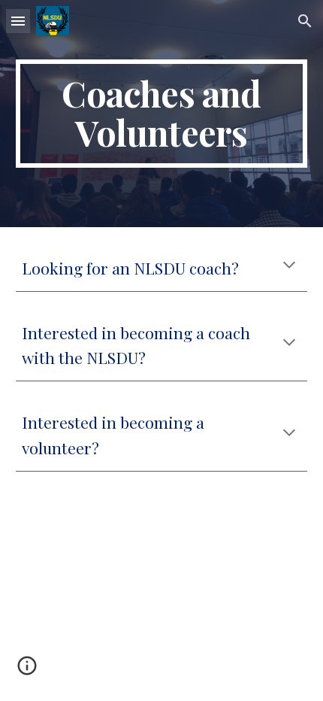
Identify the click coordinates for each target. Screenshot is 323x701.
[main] (162, 113)
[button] (18, 20)
